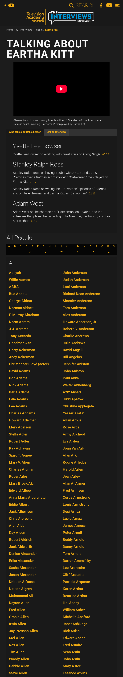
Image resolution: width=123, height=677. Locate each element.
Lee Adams (18, 406)
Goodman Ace (20, 343)
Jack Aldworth (20, 547)
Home (9, 29)
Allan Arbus (72, 420)
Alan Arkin (71, 455)
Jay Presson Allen (23, 631)
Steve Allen (18, 673)
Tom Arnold (72, 554)
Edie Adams (18, 399)
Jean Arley (71, 476)
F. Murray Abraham (24, 315)
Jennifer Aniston (76, 364)
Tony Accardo (20, 336)
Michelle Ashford (76, 617)
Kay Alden (17, 533)
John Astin (71, 659)
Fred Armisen (73, 490)
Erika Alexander (21, 561)
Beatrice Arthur (75, 596)
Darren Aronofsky (77, 561)
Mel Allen (16, 638)
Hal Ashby (71, 603)
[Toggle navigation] (117, 5)
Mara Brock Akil (22, 483)
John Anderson (75, 273)
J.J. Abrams (18, 329)
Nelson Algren (20, 589)
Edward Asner (74, 638)
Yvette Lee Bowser (37, 146)
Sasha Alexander (22, 568)
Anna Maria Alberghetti (27, 497)
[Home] (61, 18)
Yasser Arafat (73, 413)
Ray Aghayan (19, 448)
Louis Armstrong (76, 505)
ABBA (14, 287)
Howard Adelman (23, 420)
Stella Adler (18, 434)
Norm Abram (19, 322)
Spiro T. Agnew (21, 455)
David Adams (19, 371)
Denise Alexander (23, 554)
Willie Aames (19, 280)
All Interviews (24, 29)
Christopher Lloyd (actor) (29, 364)
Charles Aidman (21, 469)
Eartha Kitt (51, 29)
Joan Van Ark (73, 448)
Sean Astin (71, 652)
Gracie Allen (19, 617)
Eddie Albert (19, 505)
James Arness (74, 526)
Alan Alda (17, 526)
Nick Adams (18, 385)
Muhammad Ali (21, 596)
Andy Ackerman (21, 357)
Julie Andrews (74, 343)
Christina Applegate (78, 406)
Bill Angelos (72, 357)
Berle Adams (19, 392)
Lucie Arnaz (72, 519)
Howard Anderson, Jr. (80, 322)
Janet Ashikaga (75, 624)
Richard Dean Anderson (81, 294)
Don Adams (18, 378)
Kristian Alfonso (22, 582)
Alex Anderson (74, 315)
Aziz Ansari (72, 392)
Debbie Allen (19, 666)
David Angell (73, 350)
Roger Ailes (18, 476)
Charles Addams (22, 413)
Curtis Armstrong (76, 497)
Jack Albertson (21, 512)
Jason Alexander (22, 575)
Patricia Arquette (76, 582)
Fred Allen (17, 610)
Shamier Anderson (77, 301)
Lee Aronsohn (74, 568)
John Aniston (73, 371)
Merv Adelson (20, 427)
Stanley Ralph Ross (38, 164)
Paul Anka (71, 378)
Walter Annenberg (77, 385)
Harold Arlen (73, 469)
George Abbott (20, 301)
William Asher (74, 610)
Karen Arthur (73, 589)
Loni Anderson (74, 287)
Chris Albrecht (20, 519)
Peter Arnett (72, 533)
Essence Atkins (75, 673)
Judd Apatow (73, 399)
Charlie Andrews (76, 336)
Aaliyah (15, 273)
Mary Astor (72, 666)
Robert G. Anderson (78, 329)
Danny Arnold (73, 547)
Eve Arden (71, 441)
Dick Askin (71, 631)
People (39, 29)
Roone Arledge (74, 462)
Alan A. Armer (74, 483)
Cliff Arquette (73, 575)
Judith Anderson (76, 280)
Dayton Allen (19, 603)
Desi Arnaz (71, 512)
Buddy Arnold (73, 540)
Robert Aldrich (20, 540)
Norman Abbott (21, 308)
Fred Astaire (72, 645)
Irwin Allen (17, 624)
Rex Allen (16, 645)
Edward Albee (20, 490)
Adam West (28, 203)
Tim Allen (16, 652)
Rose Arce (71, 427)
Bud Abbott (18, 294)
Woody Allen (19, 659)
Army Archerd (74, 434)
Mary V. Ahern (20, 462)
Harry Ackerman (22, 350)
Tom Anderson (74, 308)
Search (85, 5)
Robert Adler (19, 441)
